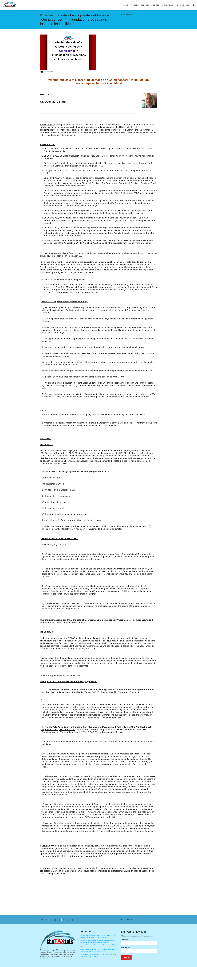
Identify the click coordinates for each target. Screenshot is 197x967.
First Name (124, 939)
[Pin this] (59, 920)
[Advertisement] (129, 53)
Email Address (125, 947)
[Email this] (42, 920)
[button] (140, 5)
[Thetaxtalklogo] (9, 5)
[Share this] (46, 920)
